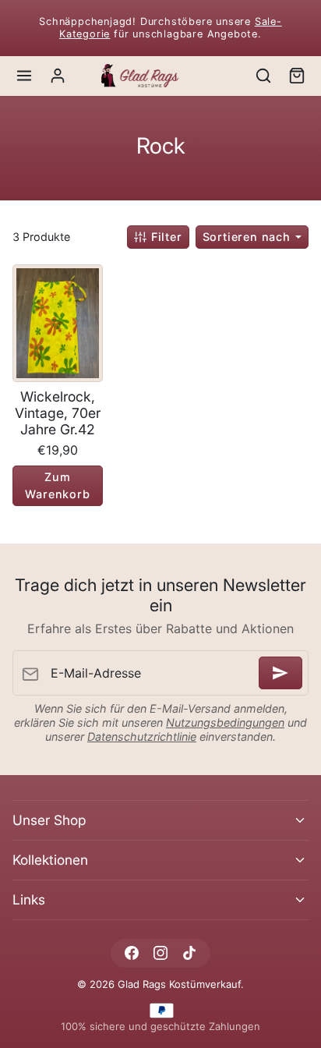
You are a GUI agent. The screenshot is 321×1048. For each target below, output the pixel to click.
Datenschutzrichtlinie (141, 736)
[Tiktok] (189, 953)
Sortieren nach (249, 236)
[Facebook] (131, 953)
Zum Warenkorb (57, 485)
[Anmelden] (280, 673)
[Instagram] (160, 953)
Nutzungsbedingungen (225, 722)
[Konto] (58, 76)
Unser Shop (49, 820)
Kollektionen (50, 860)
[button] (24, 76)
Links (28, 899)
